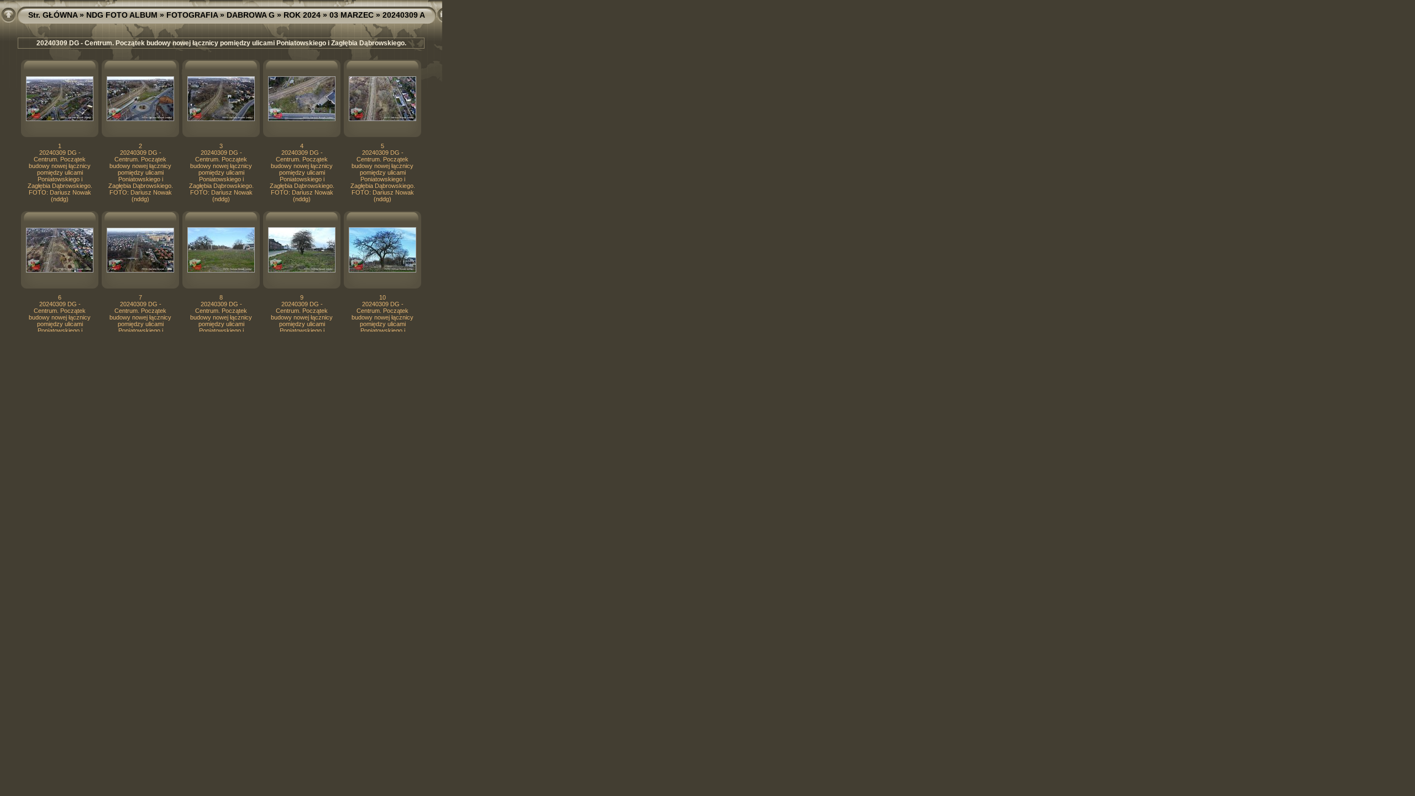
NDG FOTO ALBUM (122, 15)
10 (382, 297)
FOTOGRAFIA (192, 15)
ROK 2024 (302, 15)
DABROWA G (251, 15)
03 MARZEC (351, 15)
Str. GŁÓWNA (52, 15)
